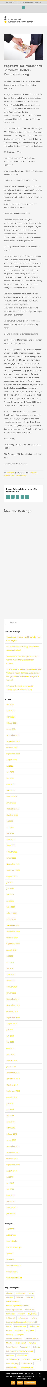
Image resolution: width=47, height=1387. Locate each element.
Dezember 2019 (12, 999)
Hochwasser (34, 1326)
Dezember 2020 (12, 925)
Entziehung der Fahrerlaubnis (17, 1305)
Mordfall (9, 1343)
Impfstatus (30, 1330)
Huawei (9, 1330)
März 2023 (10, 790)
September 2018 (13, 1091)
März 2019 (10, 1054)
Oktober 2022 (12, 815)
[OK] (44, 1379)
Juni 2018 (10, 1109)
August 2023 (11, 760)
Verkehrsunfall (11, 1368)
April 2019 (10, 1048)
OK (13, 1383)
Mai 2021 (10, 894)
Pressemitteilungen (14, 1247)
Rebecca (36, 1347)
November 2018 (13, 1079)
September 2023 (13, 753)
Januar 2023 (11, 802)
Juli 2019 (9, 1029)
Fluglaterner (32, 1314)
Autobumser (20, 1293)
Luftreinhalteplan (32, 1339)
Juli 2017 (9, 1177)
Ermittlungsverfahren (14, 1310)
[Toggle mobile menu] (42, 18)
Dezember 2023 (12, 735)
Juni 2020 (10, 962)
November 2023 (13, 741)
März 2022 (10, 845)
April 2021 (10, 901)
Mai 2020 (10, 968)
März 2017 (10, 1201)
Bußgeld (9, 1297)
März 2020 (10, 980)
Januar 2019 (11, 1066)
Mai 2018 (10, 1115)
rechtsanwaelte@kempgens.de (30, 2)
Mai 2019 (10, 1042)
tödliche (36, 1359)
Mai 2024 (10, 704)
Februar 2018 (11, 1134)
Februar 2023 (11, 796)
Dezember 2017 (12, 1146)
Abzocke (9, 1293)
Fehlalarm (21, 1314)
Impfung (9, 1335)
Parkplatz (32, 1343)
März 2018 (10, 1128)
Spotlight (10, 1253)
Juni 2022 (10, 827)
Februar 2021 (11, 913)
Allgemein (33, 472)
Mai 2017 (10, 1189)
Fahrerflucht (29, 1310)
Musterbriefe (11, 1241)
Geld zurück (10, 1318)
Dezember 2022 (12, 809)
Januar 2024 (11, 729)
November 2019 (13, 1005)
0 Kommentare (21, 475)
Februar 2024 (11, 723)
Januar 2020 (11, 993)
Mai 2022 (10, 833)
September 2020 (13, 944)
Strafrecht (10, 1259)
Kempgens (10, 472)
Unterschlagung (12, 1363)
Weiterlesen (30, 1383)
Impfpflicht (19, 1330)
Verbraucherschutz (13, 1265)
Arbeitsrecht (11, 1235)
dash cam (29, 1297)
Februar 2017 (11, 1207)
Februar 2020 (11, 987)
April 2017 (10, 1195)
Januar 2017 (11, 1213)
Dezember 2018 (12, 1072)
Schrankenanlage (12, 1359)
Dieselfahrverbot (12, 1301)
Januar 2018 (11, 1140)
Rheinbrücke (22, 1355)
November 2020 (13, 931)
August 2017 (11, 1171)
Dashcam (19, 1297)
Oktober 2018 (12, 1085)
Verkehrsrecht (9, 475)
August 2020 (11, 950)
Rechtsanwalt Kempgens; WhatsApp (19, 1351)
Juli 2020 (9, 956)
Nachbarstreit (21, 1343)
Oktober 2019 (12, 1011)
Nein (20, 1383)
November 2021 (13, 864)
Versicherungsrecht (14, 1278)
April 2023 (10, 784)
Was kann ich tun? (27, 1368)
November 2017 (13, 1152)
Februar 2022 (11, 852)
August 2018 (11, 1097)
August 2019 (11, 1023)
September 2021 (13, 870)
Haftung (34, 1318)
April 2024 (10, 710)
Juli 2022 (9, 821)
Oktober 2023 (12, 747)
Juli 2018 (9, 1103)
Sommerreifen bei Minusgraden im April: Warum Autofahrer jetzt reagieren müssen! (22, 659)
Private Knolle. (11, 1347)
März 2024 (10, 717)
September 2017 (13, 1164)
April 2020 (10, 974)
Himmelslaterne (20, 1326)
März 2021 (10, 907)
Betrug (31, 1293)
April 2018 (10, 1121)
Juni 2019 (10, 1036)
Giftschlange (23, 1318)
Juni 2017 (10, 1183)
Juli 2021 (9, 882)
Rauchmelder (25, 1347)
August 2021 (11, 876)
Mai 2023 (10, 778)
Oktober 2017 (12, 1158)
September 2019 (13, 1017)
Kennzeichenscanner (14, 1339)
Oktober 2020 (12, 937)
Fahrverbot (10, 1314)
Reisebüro (10, 1355)
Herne (8, 1326)
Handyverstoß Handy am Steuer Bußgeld (21, 1322)
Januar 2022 (11, 858)
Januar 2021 (11, 919)
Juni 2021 (10, 888)
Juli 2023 (9, 766)
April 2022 (10, 839)
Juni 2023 (10, 772)
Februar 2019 (11, 1060)
